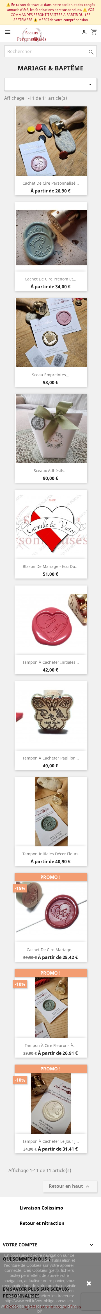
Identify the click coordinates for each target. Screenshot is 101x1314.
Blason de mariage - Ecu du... (51, 566)
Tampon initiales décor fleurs (50, 853)
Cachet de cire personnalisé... (50, 183)
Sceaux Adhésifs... (51, 470)
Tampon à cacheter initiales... (50, 662)
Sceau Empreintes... (50, 374)
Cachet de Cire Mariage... (51, 949)
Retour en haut (70, 1186)
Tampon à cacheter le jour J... (50, 1141)
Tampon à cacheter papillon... (50, 758)
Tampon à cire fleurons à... (51, 1045)
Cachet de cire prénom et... (50, 279)
